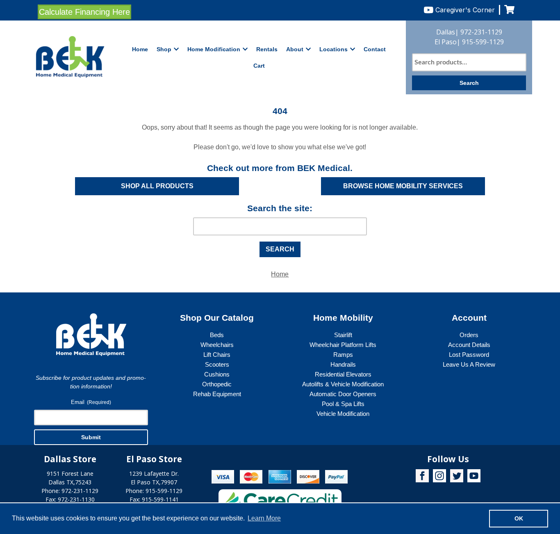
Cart (259, 65)
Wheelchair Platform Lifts (343, 344)
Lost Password (469, 354)
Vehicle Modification (342, 413)
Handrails (343, 364)
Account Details (469, 344)
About (294, 49)
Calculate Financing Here (84, 11)
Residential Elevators (343, 374)
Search (469, 83)
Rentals (267, 49)
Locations (333, 49)
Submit (91, 437)
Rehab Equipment (217, 393)
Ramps (343, 354)
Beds (217, 334)
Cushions (217, 374)
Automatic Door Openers (343, 393)
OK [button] (518, 518)
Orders (469, 334)
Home (140, 49)
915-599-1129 (483, 41)
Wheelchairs (217, 344)
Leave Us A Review (469, 364)
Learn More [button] (264, 518)
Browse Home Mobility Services (403, 186)
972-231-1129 (481, 32)
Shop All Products (157, 186)
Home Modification (213, 49)
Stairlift (343, 334)
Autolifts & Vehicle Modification (343, 384)
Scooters (217, 364)
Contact (375, 49)
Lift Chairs (216, 354)
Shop (164, 49)
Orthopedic (217, 384)
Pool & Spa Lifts (343, 403)
